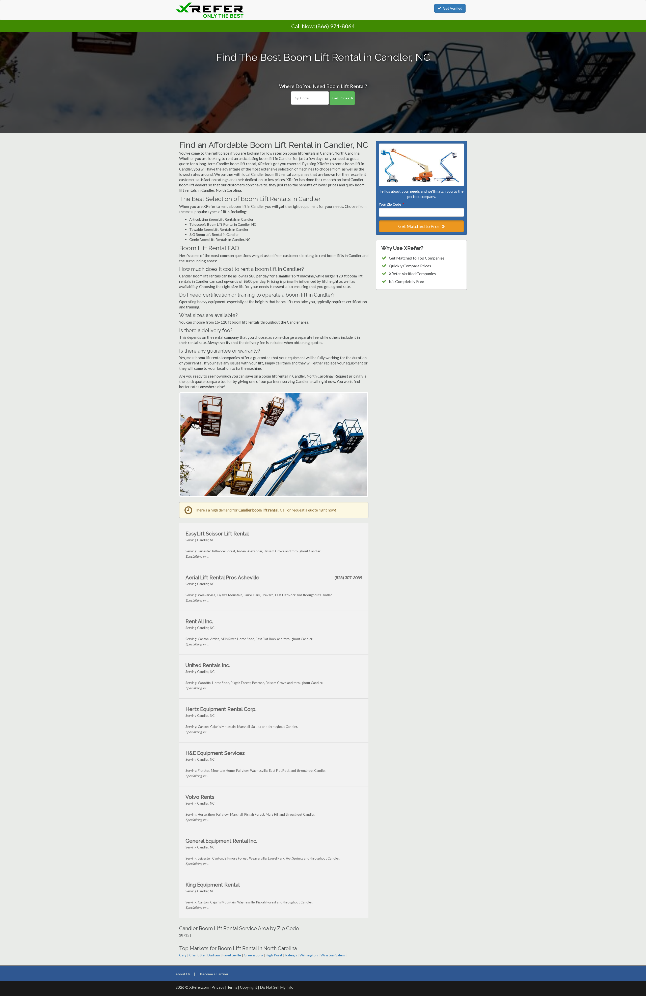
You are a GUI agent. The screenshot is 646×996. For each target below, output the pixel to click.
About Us (183, 974)
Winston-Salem (332, 955)
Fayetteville (232, 955)
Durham (213, 955)
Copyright (248, 987)
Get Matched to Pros (419, 226)
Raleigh (291, 955)
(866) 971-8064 (335, 26)
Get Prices (340, 98)
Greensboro (253, 955)
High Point (274, 955)
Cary (182, 955)
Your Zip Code (391, 204)
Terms (232, 987)
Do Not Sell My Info (276, 987)
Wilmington (309, 955)
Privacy (217, 987)
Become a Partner (214, 974)
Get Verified (452, 8)
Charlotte (197, 955)
